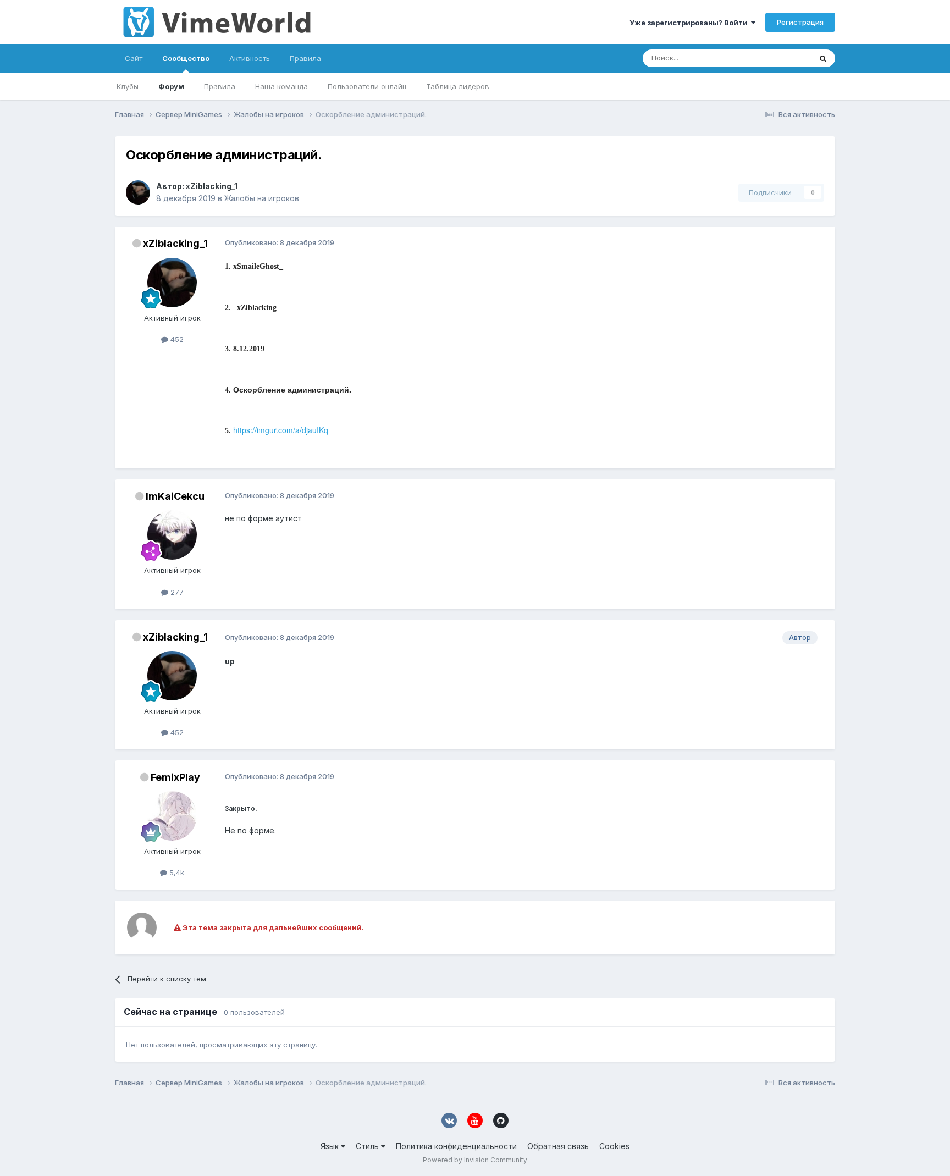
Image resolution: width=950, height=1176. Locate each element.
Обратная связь (558, 1146)
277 (176, 592)
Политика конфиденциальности (456, 1146)
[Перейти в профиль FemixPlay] (172, 816)
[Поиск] (823, 58)
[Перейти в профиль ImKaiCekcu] (172, 535)
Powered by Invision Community (475, 1160)
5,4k (175, 872)
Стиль (368, 1146)
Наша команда (281, 86)
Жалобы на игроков (261, 198)
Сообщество (185, 58)
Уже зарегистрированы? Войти (690, 22)
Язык (331, 1146)
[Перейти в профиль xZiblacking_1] (138, 192)
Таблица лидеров (457, 86)
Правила (219, 86)
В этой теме (776, 58)
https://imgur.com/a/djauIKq (280, 429)
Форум (171, 86)
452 (176, 339)
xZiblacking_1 (212, 186)
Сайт (133, 58)
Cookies (614, 1146)
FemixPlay (175, 777)
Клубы (128, 86)
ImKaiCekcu (175, 496)
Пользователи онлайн (367, 86)
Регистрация (800, 22)
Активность (249, 58)
